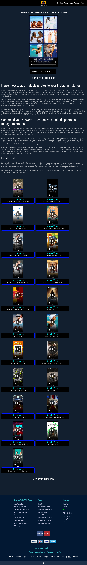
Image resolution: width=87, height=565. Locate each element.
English (11, 557)
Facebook (40, 533)
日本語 (68, 557)
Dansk (53, 557)
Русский (75, 557)
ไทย (58, 557)
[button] (18, 188)
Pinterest (47, 533)
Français (18, 557)
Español (25, 557)
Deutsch (38, 557)
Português (46, 557)
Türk (63, 557)
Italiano (32, 557)
